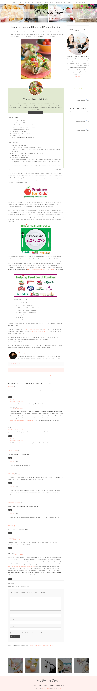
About (70, 2)
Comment (13, 596)
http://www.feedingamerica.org (35, 269)
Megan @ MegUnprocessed (14, 502)
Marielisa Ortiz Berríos (13, 450)
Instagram (37, 329)
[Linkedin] (19, 363)
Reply (9, 396)
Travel (27, 2)
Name (12, 613)
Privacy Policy (60, 685)
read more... (78, 76)
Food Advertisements (80, 100)
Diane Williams (11, 473)
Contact (52, 685)
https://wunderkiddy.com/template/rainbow (22, 420)
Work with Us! (80, 2)
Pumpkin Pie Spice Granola (55, 375)
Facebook (53, 269)
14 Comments (36, 370)
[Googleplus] (17, 363)
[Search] (88, 111)
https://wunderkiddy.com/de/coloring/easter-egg (21, 566)
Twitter (10, 272)
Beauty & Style (60, 2)
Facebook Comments (25, 586)
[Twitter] (13, 363)
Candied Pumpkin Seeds (15, 375)
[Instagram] (11, 363)
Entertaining (36, 2)
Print (36, 112)
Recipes (45, 685)
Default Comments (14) (13, 586)
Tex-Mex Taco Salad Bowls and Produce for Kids (35, 27)
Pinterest (45, 329)
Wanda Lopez (13, 399)
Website (12, 626)
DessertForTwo (11, 525)
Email (12, 619)
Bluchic (59, 688)
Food (19, 2)
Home (13, 2)
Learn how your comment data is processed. (41, 645)
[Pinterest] (15, 363)
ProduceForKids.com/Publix (39, 331)
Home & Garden (48, 2)
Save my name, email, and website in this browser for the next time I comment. (33, 633)
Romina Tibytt (11, 386)
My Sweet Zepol (48, 680)
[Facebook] (9, 363)
